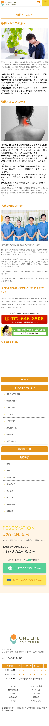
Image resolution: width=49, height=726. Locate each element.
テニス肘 (10, 497)
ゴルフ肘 (10, 491)
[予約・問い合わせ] (24, 318)
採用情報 (10, 434)
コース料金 (11, 407)
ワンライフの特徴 (13, 394)
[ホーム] (9, 3)
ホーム (13, 686)
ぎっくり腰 (11, 477)
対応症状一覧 (12, 428)
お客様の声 (11, 421)
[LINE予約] (24, 330)
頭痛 (8, 464)
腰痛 (8, 470)
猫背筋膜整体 (12, 401)
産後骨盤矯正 (12, 504)
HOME (24, 379)
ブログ (13, 701)
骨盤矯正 (10, 511)
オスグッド (11, 484)
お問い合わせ (12, 441)
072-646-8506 (20, 551)
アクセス (10, 414)
